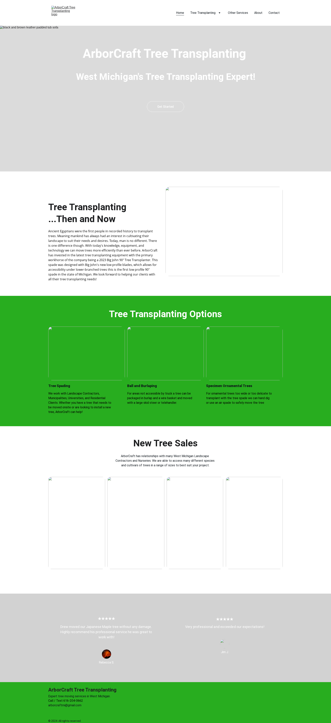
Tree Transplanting (202, 13)
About (258, 13)
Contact (274, 13)
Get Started (165, 106)
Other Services (238, 13)
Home (180, 13)
